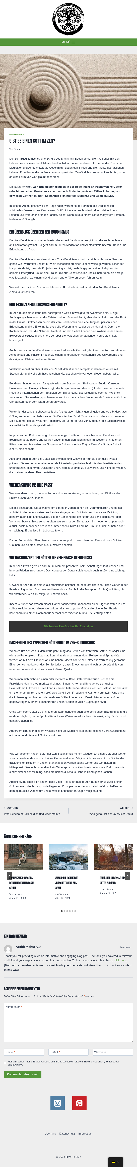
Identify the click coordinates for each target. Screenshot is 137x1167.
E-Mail (55, 1052)
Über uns (50, 1133)
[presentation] (23, 857)
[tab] (62, 911)
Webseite (100, 1052)
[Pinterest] (79, 1103)
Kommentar (14, 1006)
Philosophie (16, 134)
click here (120, 960)
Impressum (85, 1133)
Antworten (125, 947)
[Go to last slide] (9, 876)
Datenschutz (67, 1133)
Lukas (17, 894)
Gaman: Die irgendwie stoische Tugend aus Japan (66, 883)
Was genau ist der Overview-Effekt (111, 811)
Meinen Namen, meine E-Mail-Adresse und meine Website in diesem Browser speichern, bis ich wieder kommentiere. (64, 1063)
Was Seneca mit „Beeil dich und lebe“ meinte (32, 811)
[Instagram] (57, 1103)
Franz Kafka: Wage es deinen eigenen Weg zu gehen (21, 883)
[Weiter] (127, 876)
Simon (17, 149)
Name (10, 1052)
